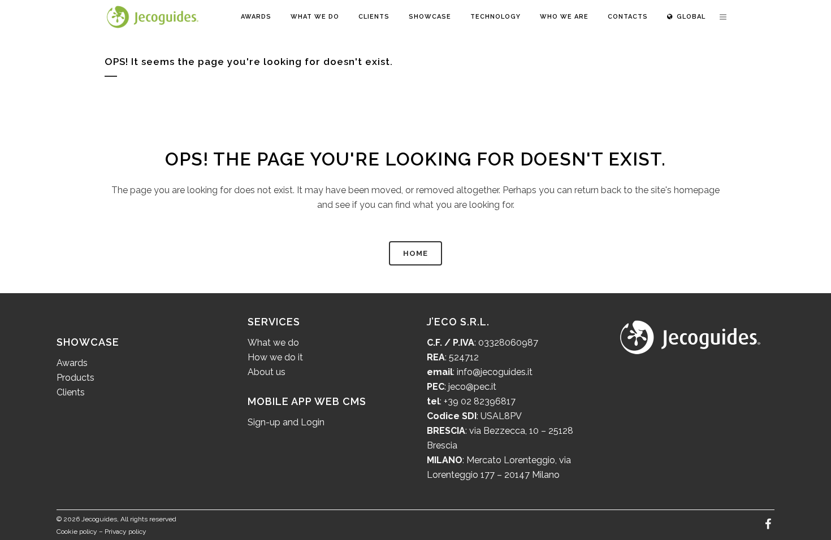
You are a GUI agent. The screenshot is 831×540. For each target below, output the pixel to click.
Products (75, 377)
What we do (273, 342)
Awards (72, 363)
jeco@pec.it (472, 386)
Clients (71, 392)
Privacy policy (125, 531)
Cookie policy (77, 531)
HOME (415, 253)
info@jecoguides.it (495, 372)
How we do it (275, 357)
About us (266, 372)
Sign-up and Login (286, 422)
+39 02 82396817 (480, 401)
